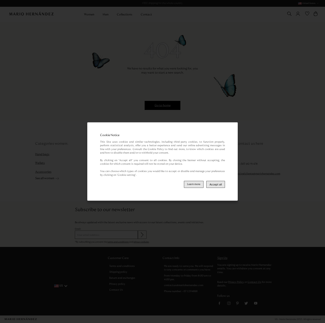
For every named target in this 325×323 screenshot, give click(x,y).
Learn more (193, 184)
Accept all (216, 184)
